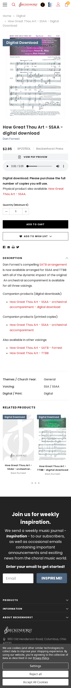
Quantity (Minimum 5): (16, 204)
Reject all (35, 674)
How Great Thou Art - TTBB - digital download (52, 468)
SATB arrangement (53, 264)
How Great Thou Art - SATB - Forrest (36, 348)
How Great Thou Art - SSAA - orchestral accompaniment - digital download (18, 471)
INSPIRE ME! (52, 578)
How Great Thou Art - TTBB (29, 353)
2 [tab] (35, 483)
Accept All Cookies (35, 682)
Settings (35, 666)
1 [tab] (32, 483)
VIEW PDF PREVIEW (35, 157)
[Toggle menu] (5, 4)
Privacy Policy (41, 658)
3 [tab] (39, 483)
